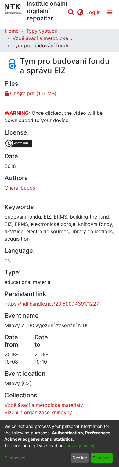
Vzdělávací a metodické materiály (43, 38)
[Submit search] (71, 12)
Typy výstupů (41, 31)
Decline (79, 457)
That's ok (101, 457)
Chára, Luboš (20, 188)
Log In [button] (93, 12)
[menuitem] (80, 12)
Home (12, 31)
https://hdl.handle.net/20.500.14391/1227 (52, 304)
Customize (14, 457)
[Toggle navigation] (109, 12)
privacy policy (80, 445)
